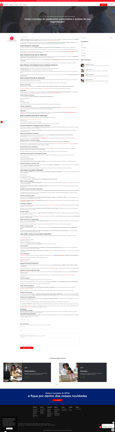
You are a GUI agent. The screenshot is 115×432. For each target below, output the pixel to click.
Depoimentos (35, 412)
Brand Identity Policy (47, 423)
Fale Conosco (42, 413)
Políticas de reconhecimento (66, 107)
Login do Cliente (108, 2)
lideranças (41, 216)
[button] (57, 384)
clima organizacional (30, 52)
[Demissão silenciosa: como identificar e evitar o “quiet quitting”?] (82, 70)
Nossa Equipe (35, 410)
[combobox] (96, 38)
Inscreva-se (103, 4)
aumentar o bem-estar (66, 274)
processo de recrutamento (26, 88)
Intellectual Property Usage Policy (34, 423)
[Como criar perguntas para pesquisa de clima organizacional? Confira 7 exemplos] (82, 80)
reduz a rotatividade (70, 143)
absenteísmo (23, 255)
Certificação (5, 4)
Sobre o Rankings (56, 415)
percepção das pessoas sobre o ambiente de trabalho (33, 119)
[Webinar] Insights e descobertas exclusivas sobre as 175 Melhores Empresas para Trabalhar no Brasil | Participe (57, 0)
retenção (22, 107)
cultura (57, 49)
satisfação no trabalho (29, 288)
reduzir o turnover (69, 182)
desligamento (23, 112)
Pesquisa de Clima (50, 413)
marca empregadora (50, 148)
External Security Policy (42, 423)
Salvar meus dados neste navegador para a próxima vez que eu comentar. (33, 335)
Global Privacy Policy (22, 423)
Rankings (11, 4)
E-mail (21, 330)
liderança (69, 71)
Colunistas (82, 50)
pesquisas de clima (51, 205)
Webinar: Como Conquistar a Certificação (49, 415)
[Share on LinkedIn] (24, 320)
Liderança (16, 4)
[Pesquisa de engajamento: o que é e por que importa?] (82, 75)
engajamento (50, 40)
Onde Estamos (42, 410)
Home (41, 16)
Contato (111, 4)
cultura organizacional (46, 88)
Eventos (20, 4)
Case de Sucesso (83, 47)
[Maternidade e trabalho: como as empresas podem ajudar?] (82, 65)
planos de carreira (58, 143)
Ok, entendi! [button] (9, 428)
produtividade (57, 40)
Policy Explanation (27, 423)
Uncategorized (83, 55)
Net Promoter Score (26, 271)
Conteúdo (25, 4)
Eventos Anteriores (64, 410)
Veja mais (26, 377)
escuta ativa (30, 305)
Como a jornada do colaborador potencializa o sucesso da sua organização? (60, 16)
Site (20, 334)
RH (28, 143)
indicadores (23, 237)
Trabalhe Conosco (35, 411)
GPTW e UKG (35, 413)
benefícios (26, 260)
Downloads (70, 410)
